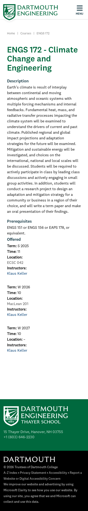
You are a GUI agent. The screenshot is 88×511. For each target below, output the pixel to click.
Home (11, 33)
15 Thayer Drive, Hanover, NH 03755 (33, 432)
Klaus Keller (17, 274)
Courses (25, 33)
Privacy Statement (33, 473)
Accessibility (58, 473)
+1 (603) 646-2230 (19, 437)
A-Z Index (10, 473)
